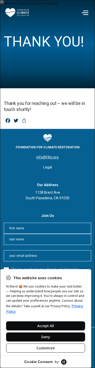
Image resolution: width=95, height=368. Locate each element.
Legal (47, 167)
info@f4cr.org (47, 157)
